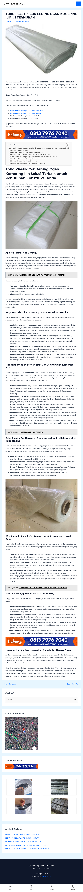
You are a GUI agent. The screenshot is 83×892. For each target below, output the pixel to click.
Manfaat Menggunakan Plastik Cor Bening (24, 161)
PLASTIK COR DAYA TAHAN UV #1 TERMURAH (22, 834)
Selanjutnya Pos (74, 684)
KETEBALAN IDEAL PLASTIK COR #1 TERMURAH (23, 841)
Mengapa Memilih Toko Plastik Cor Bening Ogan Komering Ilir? (30, 154)
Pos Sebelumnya (9, 684)
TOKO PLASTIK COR (13, 3)
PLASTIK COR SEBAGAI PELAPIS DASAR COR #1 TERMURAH (27, 848)
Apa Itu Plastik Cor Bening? (19, 150)
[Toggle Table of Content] (67, 145)
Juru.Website (46, 876)
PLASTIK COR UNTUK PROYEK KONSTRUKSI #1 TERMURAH (27, 845)
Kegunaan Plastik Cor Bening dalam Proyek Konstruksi (27, 152)
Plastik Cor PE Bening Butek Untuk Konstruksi (26, 110)
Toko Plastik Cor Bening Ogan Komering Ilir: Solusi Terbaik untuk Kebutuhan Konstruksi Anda (38, 148)
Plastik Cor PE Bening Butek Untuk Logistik (25, 113)
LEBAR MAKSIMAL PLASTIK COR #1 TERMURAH (22, 838)
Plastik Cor (10, 21)
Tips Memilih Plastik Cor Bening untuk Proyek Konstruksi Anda (30, 159)
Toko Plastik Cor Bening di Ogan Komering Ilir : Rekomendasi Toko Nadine (34, 157)
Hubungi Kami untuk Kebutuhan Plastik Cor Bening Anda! (28, 163)
